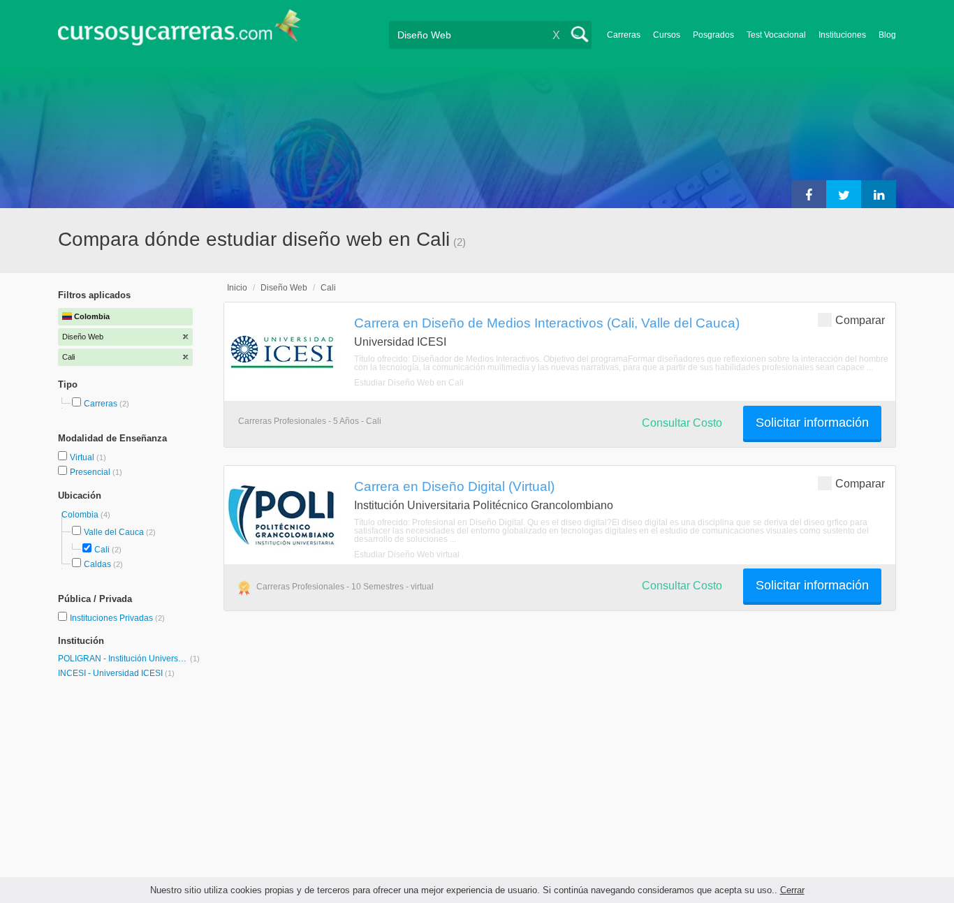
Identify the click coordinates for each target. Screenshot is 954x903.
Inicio (237, 288)
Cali (102, 550)
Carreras (623, 35)
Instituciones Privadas (117, 618)
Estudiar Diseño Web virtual (407, 554)
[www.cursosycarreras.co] (179, 31)
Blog (887, 35)
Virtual (83, 457)
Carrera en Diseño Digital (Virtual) (454, 486)
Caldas (97, 564)
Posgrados (713, 35)
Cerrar (792, 890)
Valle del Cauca (114, 532)
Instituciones (842, 35)
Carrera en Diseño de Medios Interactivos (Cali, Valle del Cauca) (547, 322)
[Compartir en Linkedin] (878, 194)
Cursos (666, 35)
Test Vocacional (776, 35)
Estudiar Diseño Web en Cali (409, 383)
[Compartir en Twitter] (843, 194)
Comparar (860, 320)
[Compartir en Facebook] (808, 194)
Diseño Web (283, 288)
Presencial (91, 472)
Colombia (81, 515)
